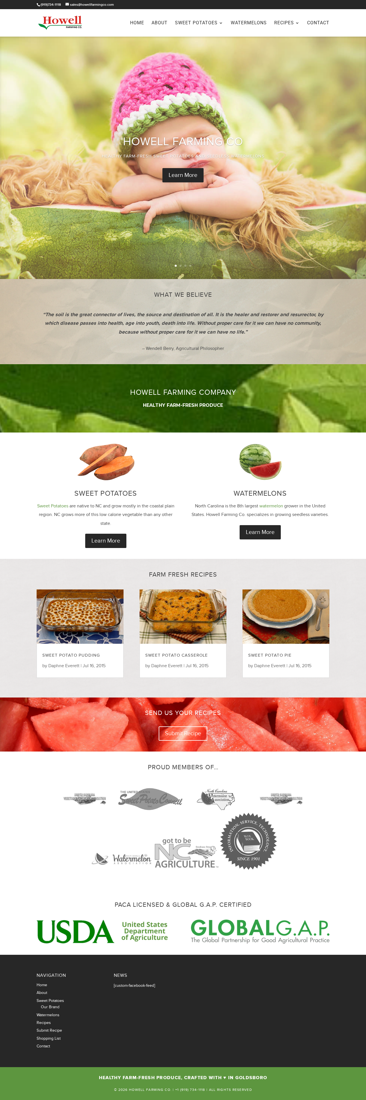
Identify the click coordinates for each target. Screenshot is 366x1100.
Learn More (183, 175)
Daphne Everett (63, 666)
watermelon (271, 506)
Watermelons (249, 23)
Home (137, 23)
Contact (318, 23)
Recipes (284, 23)
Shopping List (49, 1038)
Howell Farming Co (183, 142)
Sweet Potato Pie (270, 655)
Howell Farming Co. (150, 1090)
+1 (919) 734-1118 (190, 1090)
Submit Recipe (183, 733)
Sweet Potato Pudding (71, 655)
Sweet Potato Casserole (176, 655)
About (160, 23)
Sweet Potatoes (196, 23)
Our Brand (50, 1007)
